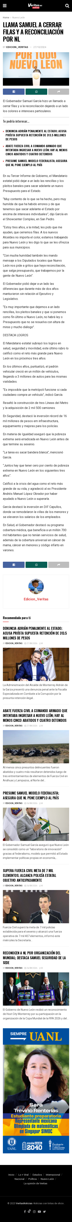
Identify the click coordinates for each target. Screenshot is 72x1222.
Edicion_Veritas (17, 47)
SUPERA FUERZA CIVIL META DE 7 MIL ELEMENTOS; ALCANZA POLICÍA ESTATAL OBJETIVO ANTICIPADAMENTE (29, 875)
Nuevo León (18, 17)
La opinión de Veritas (35, 1183)
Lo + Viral (23, 1175)
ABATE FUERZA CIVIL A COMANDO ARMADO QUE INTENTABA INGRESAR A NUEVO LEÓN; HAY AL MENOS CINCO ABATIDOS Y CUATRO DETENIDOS (36, 150)
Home (6, 17)
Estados (37, 1175)
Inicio (11, 1175)
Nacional (19, 1179)
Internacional (53, 1175)
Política (32, 1179)
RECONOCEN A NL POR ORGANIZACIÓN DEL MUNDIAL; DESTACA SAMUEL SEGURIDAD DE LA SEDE (34, 957)
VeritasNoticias (24, 1203)
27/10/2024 (39, 47)
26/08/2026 (31, 803)
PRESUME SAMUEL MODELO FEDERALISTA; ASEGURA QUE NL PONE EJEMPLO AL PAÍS (36, 163)
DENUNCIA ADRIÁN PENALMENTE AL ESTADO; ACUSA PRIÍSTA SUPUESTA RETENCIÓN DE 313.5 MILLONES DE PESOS (36, 135)
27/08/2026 (31, 643)
